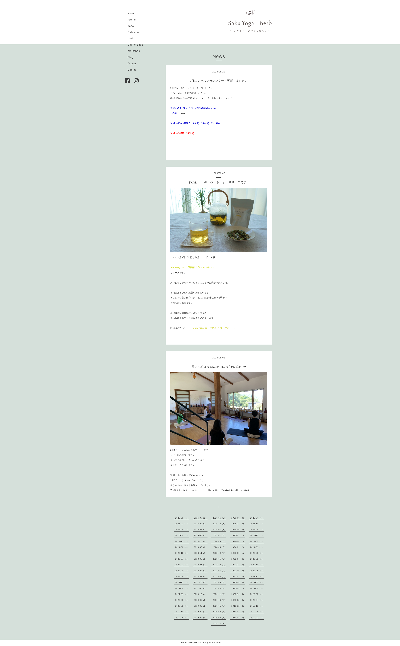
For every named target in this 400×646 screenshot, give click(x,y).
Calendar (133, 32)
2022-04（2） (182, 577)
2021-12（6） (257, 577)
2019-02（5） (238, 618)
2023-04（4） (238, 559)
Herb (131, 38)
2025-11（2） (238, 524)
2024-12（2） (257, 535)
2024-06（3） (182, 547)
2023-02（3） (182, 565)
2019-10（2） (182, 612)
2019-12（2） (238, 606)
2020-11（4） (219, 594)
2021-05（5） (201, 588)
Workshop (134, 51)
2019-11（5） (257, 606)
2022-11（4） (238, 565)
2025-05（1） (257, 530)
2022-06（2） (238, 571)
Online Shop (135, 44)
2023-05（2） (219, 559)
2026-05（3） (238, 518)
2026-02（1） (201, 524)
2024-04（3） (219, 547)
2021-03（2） (238, 588)
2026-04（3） (257, 518)
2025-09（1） (182, 530)
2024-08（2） (238, 541)
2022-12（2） (219, 565)
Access (132, 63)
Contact (132, 69)
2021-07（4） (257, 582)
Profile (132, 19)
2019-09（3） (201, 612)
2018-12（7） (219, 623)
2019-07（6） (238, 612)
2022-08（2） (201, 571)
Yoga (131, 26)
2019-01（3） (257, 618)
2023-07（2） (182, 559)
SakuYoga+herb (193, 643)
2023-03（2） (257, 559)
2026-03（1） (182, 524)
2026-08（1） (182, 518)
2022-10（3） (257, 565)
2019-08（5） (219, 612)
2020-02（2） (201, 606)
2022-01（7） (238, 577)
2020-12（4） (201, 594)
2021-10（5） (201, 582)
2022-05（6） (257, 571)
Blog (130, 57)
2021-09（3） (219, 582)
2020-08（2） (182, 600)
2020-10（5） (238, 594)
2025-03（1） (201, 535)
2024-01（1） (257, 547)
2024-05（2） (201, 547)
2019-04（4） (201, 618)
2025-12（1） (219, 524)
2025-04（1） (182, 535)
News (131, 13)
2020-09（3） (257, 594)
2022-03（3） (201, 577)
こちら (182, 113)
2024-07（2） (257, 541)
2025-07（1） (219, 530)
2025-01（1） (238, 535)
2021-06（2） (182, 588)
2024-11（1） (182, 541)
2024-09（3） (219, 541)
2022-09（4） (182, 571)
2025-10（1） (257, 524)
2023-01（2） (201, 565)
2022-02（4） (219, 577)
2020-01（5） (219, 606)
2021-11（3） (182, 582)
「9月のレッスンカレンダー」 (221, 98)
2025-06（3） (238, 530)
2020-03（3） (182, 606)
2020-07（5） (201, 600)
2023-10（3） (219, 553)
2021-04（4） (219, 588)
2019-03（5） (219, 618)
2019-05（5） (182, 618)
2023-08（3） (257, 553)
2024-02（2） (238, 547)
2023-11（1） (201, 553)
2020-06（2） (219, 600)
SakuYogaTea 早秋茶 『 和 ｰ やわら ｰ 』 (215, 328)
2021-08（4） (238, 582)
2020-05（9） (238, 600)
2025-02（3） (219, 535)
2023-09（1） (238, 553)
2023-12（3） (182, 553)
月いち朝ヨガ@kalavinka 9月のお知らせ (228, 490)
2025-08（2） (201, 530)
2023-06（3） (201, 559)
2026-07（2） (201, 518)
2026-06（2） (219, 518)
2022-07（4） (219, 571)
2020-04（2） (257, 600)
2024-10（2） (201, 541)
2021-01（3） (182, 594)
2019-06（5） (257, 612)
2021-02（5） (257, 588)
